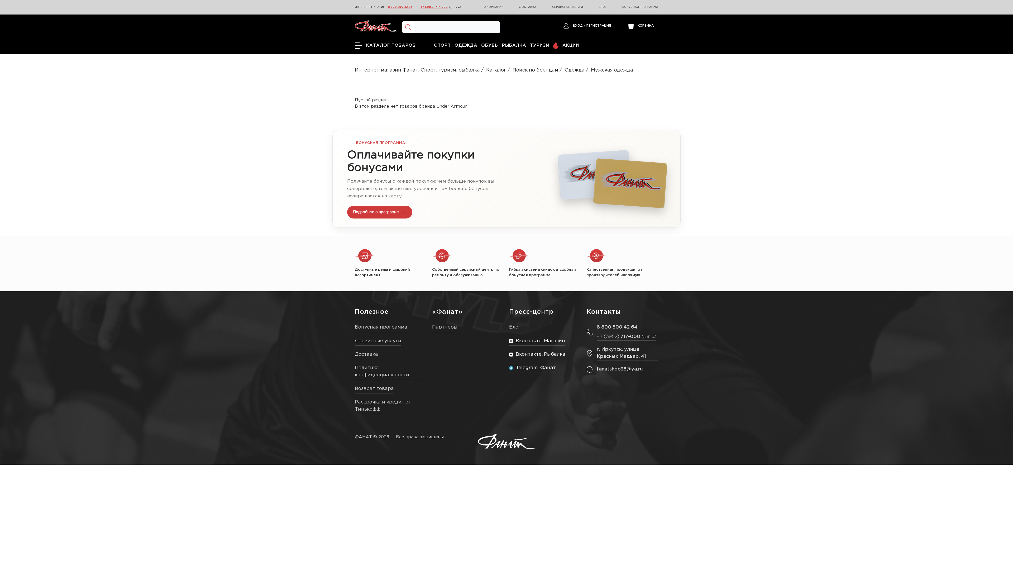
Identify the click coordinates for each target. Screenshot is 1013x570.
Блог (602, 7)
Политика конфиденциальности (382, 371)
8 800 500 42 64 (400, 7)
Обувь (489, 46)
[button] (506, 179)
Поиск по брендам (535, 70)
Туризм (539, 46)
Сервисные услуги (567, 7)
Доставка (527, 7)
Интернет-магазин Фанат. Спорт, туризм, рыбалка (417, 70)
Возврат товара (374, 389)
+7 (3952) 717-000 (434, 7)
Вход (578, 25)
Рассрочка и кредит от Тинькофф (383, 405)
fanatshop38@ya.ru (620, 369)
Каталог (496, 70)
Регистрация (598, 25)
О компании (494, 7)
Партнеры (444, 327)
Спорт (442, 46)
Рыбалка (514, 46)
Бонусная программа (640, 7)
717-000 (626, 337)
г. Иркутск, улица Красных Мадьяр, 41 (621, 353)
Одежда (466, 46)
